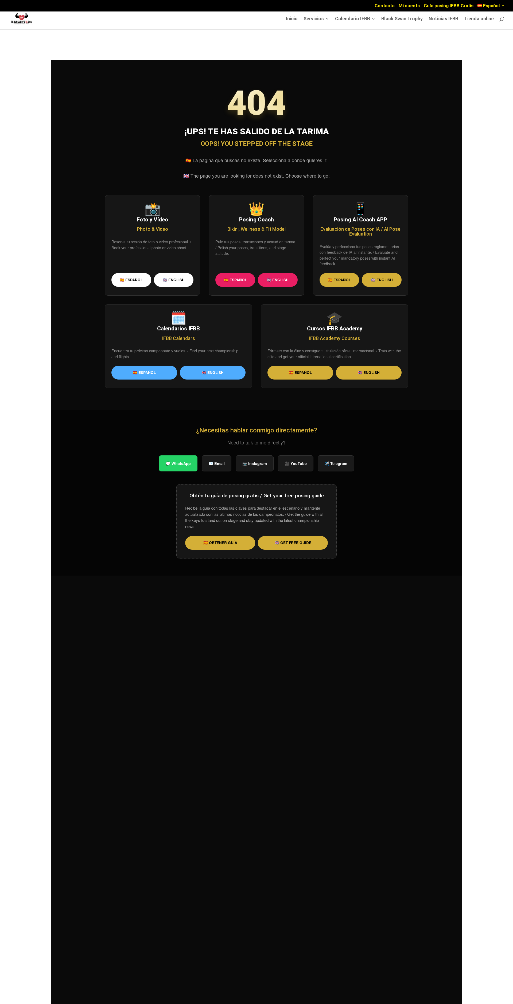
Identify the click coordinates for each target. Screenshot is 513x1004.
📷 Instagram (254, 463)
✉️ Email (216, 463)
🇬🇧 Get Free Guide (293, 542)
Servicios (314, 19)
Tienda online (479, 19)
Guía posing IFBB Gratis (448, 5)
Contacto (385, 5)
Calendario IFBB (352, 19)
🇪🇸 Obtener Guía (220, 542)
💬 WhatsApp (178, 463)
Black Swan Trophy (402, 19)
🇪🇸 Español (131, 279)
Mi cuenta (409, 5)
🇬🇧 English (174, 279)
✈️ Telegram (335, 463)
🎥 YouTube (296, 463)
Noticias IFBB (443, 19)
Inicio (292, 19)
